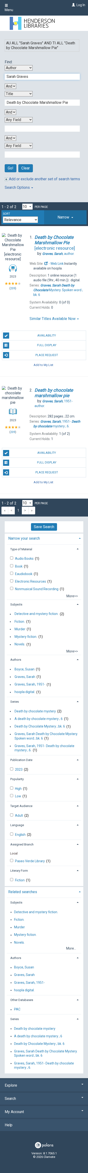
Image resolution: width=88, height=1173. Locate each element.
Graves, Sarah (25, 677)
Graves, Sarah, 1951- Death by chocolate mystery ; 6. (44, 748)
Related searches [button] (22, 892)
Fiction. (20, 621)
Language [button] (17, 825)
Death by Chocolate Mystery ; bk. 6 (40, 726)
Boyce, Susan (24, 669)
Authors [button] (15, 659)
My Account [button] (14, 1112)
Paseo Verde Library (30, 861)
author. (58, 254)
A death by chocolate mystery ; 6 (39, 719)
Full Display (46, 345)
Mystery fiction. (26, 637)
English (20, 835)
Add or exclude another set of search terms (44, 179)
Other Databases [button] (21, 1000)
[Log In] (73, 5)
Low (18, 796)
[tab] (65, 217)
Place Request (46, 355)
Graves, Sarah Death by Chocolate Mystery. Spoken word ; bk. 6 (46, 736)
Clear (25, 168)
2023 (19, 769)
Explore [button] (11, 1085)
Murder (20, 629)
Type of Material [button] (21, 549)
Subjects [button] (16, 604)
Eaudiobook (24, 574)
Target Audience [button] (21, 806)
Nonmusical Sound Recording (37, 589)
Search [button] (10, 1098)
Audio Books (24, 558)
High (18, 788)
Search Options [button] (18, 187)
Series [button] (14, 701)
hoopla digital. (25, 692)
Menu (9, 10)
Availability (46, 335)
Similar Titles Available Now (53, 318)
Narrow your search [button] (24, 538)
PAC (17, 1009)
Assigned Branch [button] (22, 844)
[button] (65, 217)
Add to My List (43, 365)
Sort (6, 213)
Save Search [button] (44, 527)
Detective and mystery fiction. (36, 614)
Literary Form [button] (19, 870)
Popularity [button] (17, 779)
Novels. (20, 644)
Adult (19, 815)
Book (19, 566)
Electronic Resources (31, 581)
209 (12, 288)
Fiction (20, 880)
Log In (81, 5)
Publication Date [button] (21, 760)
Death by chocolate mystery (35, 711)
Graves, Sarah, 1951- (30, 684)
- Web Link (56, 263)
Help (8, 1125)
